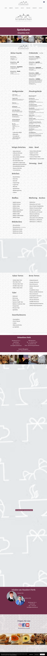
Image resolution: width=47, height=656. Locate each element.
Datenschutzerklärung (13, 654)
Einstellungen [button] (31, 654)
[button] (44, 2)
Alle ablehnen (37, 654)
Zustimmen (42, 654)
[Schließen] (45, 654)
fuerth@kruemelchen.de (16, 345)
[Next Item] (45, 39)
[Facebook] (24, 625)
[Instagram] (20, 625)
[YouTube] (27, 625)
